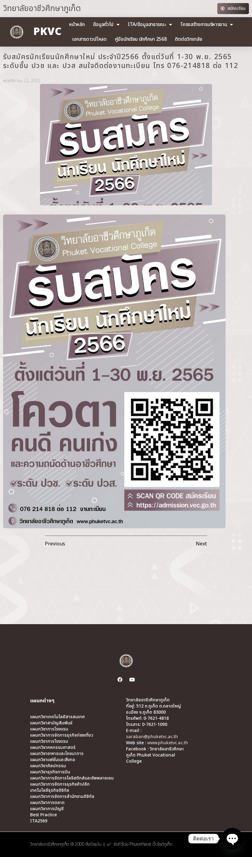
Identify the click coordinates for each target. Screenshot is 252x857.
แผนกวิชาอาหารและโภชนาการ (57, 754)
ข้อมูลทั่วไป (103, 24)
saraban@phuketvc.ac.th (152, 737)
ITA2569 (38, 821)
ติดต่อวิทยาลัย (188, 39)
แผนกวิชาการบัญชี (47, 809)
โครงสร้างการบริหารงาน (203, 24)
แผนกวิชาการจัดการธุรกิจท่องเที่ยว (61, 735)
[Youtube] (132, 679)
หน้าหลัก (77, 24)
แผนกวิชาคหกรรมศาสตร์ (53, 748)
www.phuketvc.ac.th (167, 743)
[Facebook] (119, 679)
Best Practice (43, 815)
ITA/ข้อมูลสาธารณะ (147, 24)
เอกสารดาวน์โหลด (89, 39)
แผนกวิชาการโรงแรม (49, 729)
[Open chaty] (232, 838)
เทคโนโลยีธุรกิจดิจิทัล (49, 790)
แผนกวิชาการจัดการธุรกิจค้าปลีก (60, 784)
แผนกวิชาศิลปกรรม (48, 766)
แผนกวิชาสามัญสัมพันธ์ (51, 723)
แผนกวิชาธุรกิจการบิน (50, 772)
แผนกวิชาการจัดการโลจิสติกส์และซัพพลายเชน (72, 778)
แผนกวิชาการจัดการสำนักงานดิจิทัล (62, 797)
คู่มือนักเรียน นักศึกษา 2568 (141, 39)
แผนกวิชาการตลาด (47, 803)
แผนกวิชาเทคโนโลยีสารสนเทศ (57, 717)
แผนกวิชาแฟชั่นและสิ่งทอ (52, 760)
